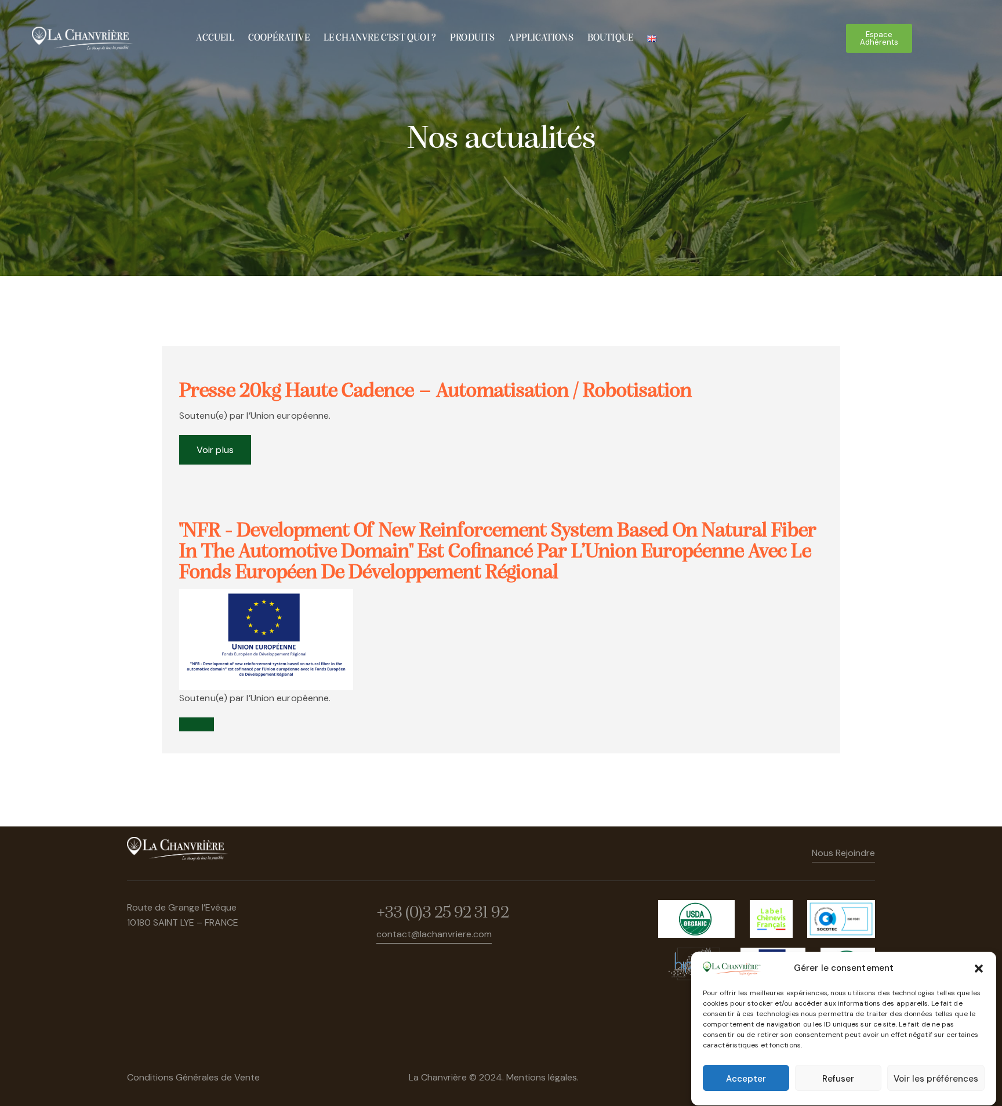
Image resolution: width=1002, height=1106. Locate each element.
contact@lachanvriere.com (434, 934)
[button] (979, 968)
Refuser (838, 1079)
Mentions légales (541, 1077)
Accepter (746, 1079)
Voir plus (215, 450)
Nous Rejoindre (843, 853)
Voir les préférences (936, 1079)
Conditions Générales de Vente (193, 1077)
